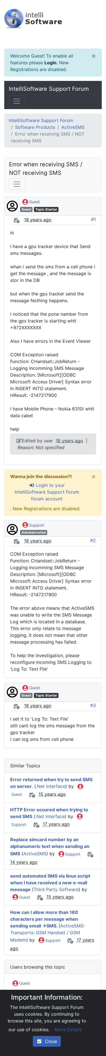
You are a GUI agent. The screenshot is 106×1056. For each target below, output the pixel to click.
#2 (93, 540)
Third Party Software (56, 889)
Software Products (35, 127)
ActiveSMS (73, 127)
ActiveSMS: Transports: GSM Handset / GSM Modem (47, 933)
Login (50, 62)
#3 (93, 705)
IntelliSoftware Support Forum (49, 88)
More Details (68, 1029)
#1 (93, 219)
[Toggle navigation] (17, 101)
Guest (34, 201)
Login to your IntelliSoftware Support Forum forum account (47, 492)
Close (49, 1041)
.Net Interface (50, 786)
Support (36, 525)
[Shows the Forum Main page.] (53, 24)
